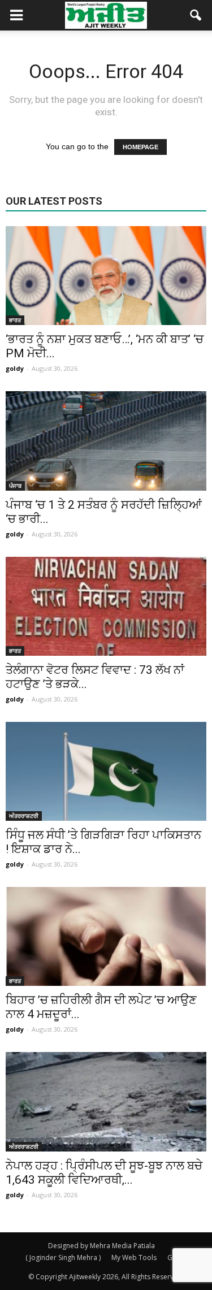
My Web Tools (134, 1257)
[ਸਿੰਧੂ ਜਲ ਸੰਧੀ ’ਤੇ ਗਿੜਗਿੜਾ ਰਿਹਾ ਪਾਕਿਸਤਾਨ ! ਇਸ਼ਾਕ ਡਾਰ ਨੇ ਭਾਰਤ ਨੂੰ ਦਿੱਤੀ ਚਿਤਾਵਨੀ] (106, 771)
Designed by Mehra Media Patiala (101, 1245)
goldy (15, 368)
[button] (196, 15)
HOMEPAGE (140, 147)
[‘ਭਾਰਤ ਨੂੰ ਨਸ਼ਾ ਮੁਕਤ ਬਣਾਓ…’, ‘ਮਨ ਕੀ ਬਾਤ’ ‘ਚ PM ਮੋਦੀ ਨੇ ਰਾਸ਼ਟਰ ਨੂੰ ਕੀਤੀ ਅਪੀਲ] (106, 275)
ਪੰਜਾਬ (15, 486)
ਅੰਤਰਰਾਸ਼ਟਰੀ (23, 816)
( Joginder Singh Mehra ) (63, 1257)
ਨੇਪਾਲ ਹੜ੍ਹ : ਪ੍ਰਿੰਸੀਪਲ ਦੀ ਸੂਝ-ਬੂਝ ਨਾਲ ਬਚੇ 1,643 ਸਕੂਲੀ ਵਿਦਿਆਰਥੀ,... (104, 1173)
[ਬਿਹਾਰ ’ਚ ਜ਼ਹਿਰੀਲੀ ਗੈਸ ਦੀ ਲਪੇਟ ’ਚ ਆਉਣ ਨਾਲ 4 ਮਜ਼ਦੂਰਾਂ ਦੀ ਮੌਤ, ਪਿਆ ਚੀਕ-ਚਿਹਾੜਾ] (106, 936)
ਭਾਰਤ (15, 320)
